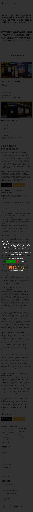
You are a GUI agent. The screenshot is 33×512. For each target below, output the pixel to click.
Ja (10, 261)
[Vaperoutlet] (16, 245)
